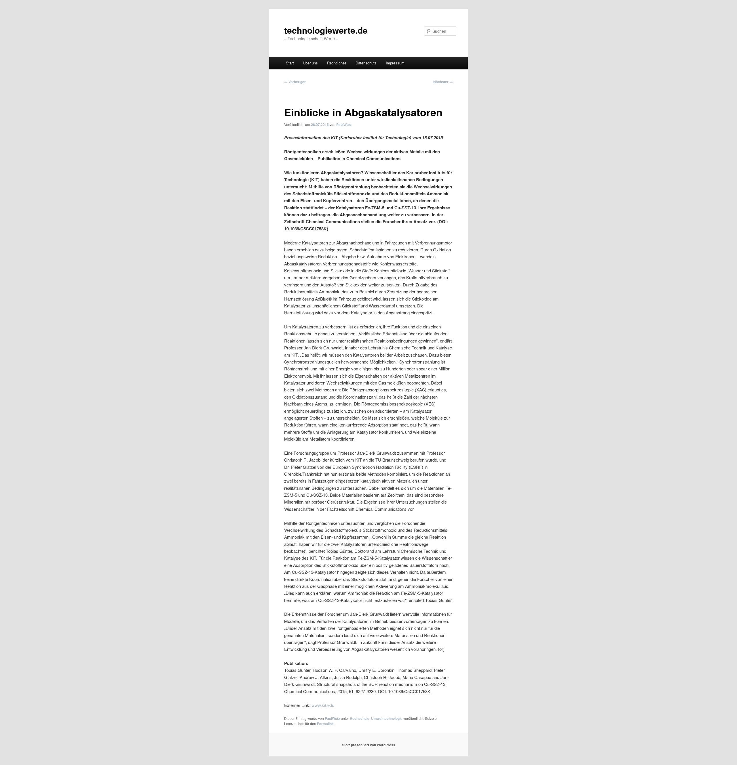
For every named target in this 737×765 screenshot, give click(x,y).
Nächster (443, 81)
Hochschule (359, 718)
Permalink (325, 723)
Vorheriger (295, 81)
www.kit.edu (322, 705)
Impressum (395, 63)
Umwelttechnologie (386, 718)
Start (290, 63)
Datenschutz (366, 63)
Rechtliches (337, 63)
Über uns (310, 63)
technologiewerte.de (326, 30)
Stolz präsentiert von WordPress (368, 744)
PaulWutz (344, 124)
